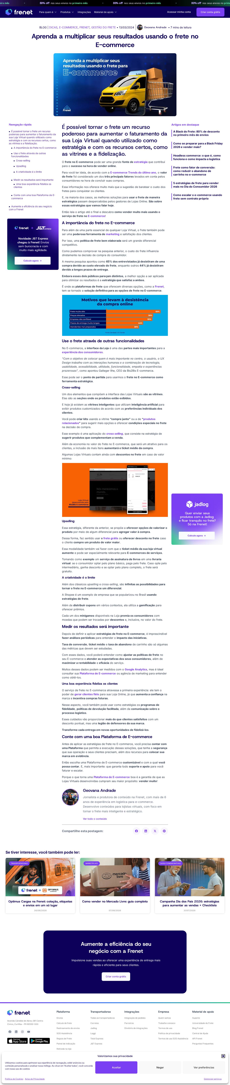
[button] (223, 1056)
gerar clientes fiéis (86, 694)
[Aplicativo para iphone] (17, 1041)
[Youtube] (28, 1031)
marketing (112, 234)
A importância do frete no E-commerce (35, 147)
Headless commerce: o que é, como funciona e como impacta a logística (197, 157)
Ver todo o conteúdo (95, 818)
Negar (160, 1067)
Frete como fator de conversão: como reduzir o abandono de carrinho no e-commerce (194, 171)
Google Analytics (136, 669)
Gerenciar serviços (213, 1079)
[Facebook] (10, 1031)
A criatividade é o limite (29, 171)
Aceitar (116, 1067)
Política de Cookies (14, 1079)
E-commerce (96, 216)
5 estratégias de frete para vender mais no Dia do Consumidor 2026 (196, 184)
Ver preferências (204, 1067)
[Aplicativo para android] (39, 1041)
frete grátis (110, 538)
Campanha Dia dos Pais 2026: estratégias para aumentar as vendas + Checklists (189, 903)
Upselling (21, 166)
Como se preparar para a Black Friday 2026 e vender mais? (198, 145)
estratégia (140, 162)
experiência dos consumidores (82, 352)
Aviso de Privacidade (35, 1079)
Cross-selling (23, 160)
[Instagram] (22, 1031)
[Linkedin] (16, 1031)
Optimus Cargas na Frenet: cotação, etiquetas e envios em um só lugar (40, 903)
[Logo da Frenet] (19, 12)
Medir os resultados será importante (33, 179)
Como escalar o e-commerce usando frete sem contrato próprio (197, 196)
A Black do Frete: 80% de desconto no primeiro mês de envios (196, 133)
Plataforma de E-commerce (98, 673)
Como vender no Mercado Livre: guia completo (115, 901)
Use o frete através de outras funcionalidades (28, 155)
